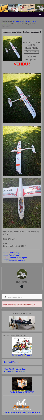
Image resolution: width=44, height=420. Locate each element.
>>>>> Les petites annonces (14, 260)
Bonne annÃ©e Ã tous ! (22, 355)
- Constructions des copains (14, 372)
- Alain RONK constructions (14, 369)
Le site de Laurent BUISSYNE (22, 392)
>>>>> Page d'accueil (11, 255)
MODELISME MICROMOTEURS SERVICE (22, 413)
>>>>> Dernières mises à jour (15, 258)
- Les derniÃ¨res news (11, 362)
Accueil (16, 21)
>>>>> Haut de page (11, 253)
